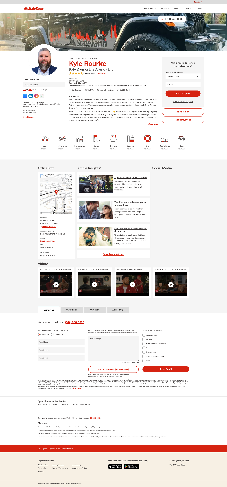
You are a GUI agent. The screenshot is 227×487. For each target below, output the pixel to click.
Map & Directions (49, 227)
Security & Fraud (58, 465)
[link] (34, 8)
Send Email (166, 369)
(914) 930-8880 (47, 241)
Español (197, 2)
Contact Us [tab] (49, 310)
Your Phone (59, 334)
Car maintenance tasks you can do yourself (130, 230)
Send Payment (183, 120)
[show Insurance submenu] (155, 8)
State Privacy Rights (79, 468)
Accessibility (76, 465)
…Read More (153, 124)
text (30, 90)
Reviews (165, 8)
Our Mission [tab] (71, 310)
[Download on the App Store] (115, 466)
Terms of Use (42, 468)
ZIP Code (170, 85)
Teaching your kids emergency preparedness (130, 203)
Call (24, 90)
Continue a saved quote (183, 102)
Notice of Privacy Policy (60, 468)
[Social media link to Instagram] (36, 96)
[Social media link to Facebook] (25, 96)
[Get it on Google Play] (131, 466)
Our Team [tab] (94, 310)
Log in (199, 8)
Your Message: (95, 339)
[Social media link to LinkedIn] (30, 96)
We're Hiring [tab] (117, 310)
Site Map (41, 471)
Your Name (43, 342)
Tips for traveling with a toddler (130, 177)
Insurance (149, 8)
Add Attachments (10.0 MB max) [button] (113, 369)
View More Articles (113, 254)
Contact (187, 8)
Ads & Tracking (43, 465)
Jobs (175, 8)
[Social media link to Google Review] (42, 96)
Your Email (45, 334)
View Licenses (28, 117)
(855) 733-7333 (77, 388)
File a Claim (183, 112)
